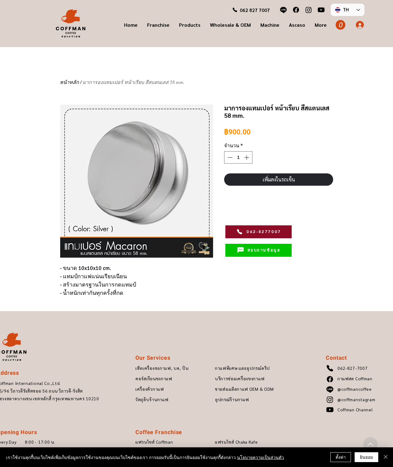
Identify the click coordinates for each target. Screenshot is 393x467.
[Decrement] (229, 157)
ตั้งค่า (341, 457)
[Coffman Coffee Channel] (321, 10)
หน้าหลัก (69, 82)
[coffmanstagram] (309, 10)
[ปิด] (385, 457)
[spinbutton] (238, 157)
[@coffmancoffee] (283, 10)
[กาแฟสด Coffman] (296, 10)
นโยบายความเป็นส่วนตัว (260, 457)
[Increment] (247, 157)
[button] (158, 25)
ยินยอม (366, 457)
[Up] (370, 444)
